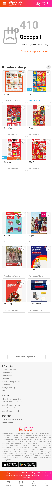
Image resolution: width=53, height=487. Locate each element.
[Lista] (43, 3)
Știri (3, 391)
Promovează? (7, 373)
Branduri (5, 379)
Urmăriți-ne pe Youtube (11, 408)
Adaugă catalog (8, 388)
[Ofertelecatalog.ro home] (16, 3)
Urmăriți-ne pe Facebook (12, 402)
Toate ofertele (7, 376)
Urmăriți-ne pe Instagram (11, 405)
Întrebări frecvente (9, 370)
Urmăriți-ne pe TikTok (10, 411)
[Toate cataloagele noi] (48, 67)
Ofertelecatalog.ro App (11, 382)
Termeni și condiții (11, 475)
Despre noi (6, 385)
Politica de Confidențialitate (29, 475)
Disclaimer (46, 473)
